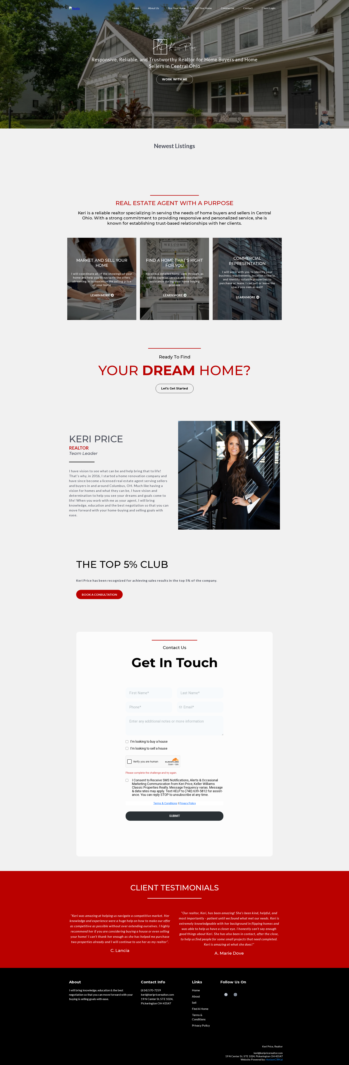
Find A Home (200, 1008)
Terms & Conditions (165, 803)
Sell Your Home (203, 8)
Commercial (227, 8)
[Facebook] (226, 994)
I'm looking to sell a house (148, 748)
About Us (153, 8)
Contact (248, 8)
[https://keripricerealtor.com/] (74, 8)
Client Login (268, 8)
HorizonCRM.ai (274, 1059)
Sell (194, 1002)
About (196, 996)
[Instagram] (235, 994)
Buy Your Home (177, 8)
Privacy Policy (187, 803)
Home (135, 8)
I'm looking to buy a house (149, 741)
